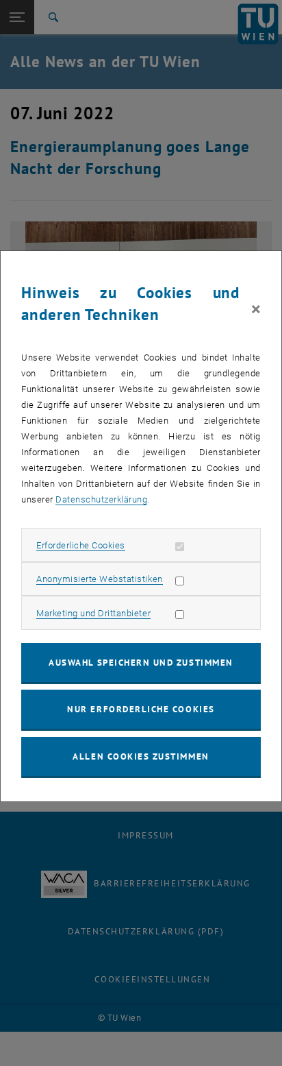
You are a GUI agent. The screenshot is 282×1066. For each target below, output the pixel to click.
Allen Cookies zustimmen (141, 756)
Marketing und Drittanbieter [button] (93, 613)
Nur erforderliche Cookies (140, 709)
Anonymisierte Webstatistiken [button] (99, 579)
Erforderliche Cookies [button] (80, 545)
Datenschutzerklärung (101, 499)
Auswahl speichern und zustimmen (141, 662)
